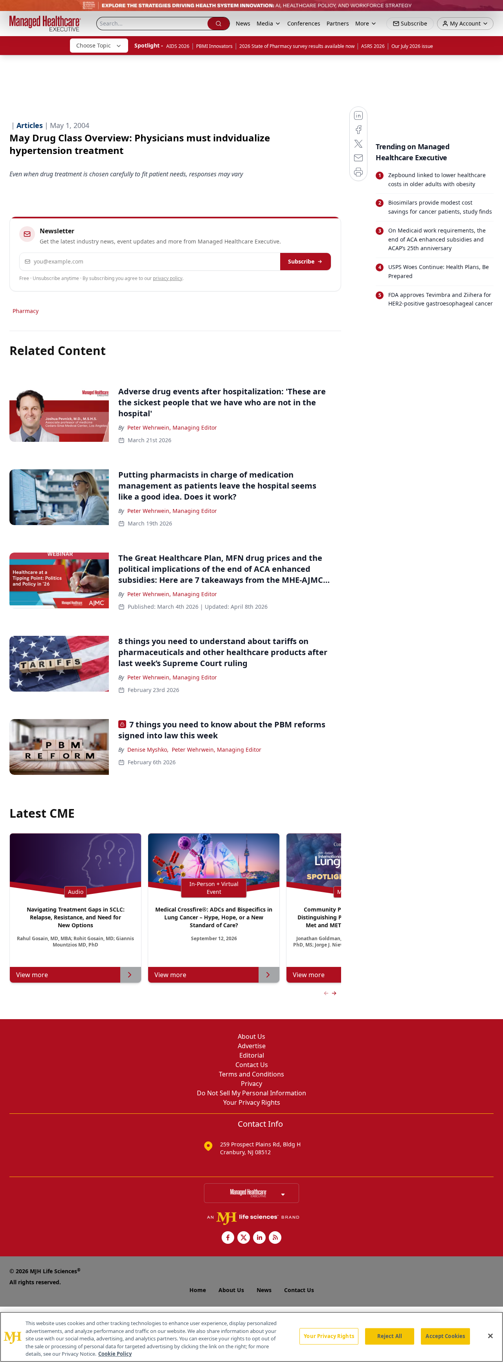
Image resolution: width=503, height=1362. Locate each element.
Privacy (251, 1083)
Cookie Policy (115, 1353)
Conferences (303, 23)
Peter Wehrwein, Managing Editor (172, 427)
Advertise (252, 1046)
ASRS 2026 (373, 46)
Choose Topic (93, 45)
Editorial (251, 1055)
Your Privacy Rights (251, 1102)
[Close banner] (492, 10)
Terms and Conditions (251, 1074)
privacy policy (167, 278)
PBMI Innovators (214, 46)
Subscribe (301, 261)
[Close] (490, 1336)
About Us (251, 1036)
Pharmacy (26, 311)
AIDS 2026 (177, 46)
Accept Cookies (445, 1336)
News (243, 23)
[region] (251, 1337)
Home (197, 1290)
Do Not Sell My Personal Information (251, 1093)
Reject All (389, 1336)
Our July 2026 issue (412, 46)
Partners (338, 23)
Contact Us (251, 1064)
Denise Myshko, (148, 749)
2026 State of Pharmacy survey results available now (296, 46)
